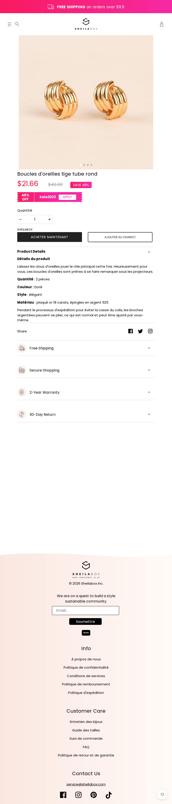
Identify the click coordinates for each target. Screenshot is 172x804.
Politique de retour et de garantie (86, 755)
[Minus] (20, 219)
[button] (81, 165)
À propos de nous (86, 659)
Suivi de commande (86, 738)
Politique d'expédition (86, 692)
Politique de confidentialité (86, 667)
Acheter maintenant (49, 237)
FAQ (86, 747)
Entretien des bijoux (86, 721)
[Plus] (49, 219)
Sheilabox (24, 229)
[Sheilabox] (86, 23)
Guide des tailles (86, 730)
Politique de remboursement (86, 684)
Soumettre (85, 621)
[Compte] (161, 24)
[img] (17, 24)
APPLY (67, 197)
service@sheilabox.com (86, 784)
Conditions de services (86, 676)
